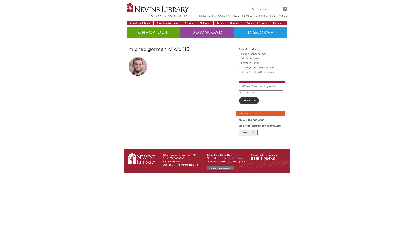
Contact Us (279, 15)
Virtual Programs (251, 58)
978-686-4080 (255, 120)
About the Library (140, 23)
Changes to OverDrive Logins (257, 72)
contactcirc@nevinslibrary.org (263, 125)
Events (189, 23)
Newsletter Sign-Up (255, 15)
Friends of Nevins (257, 23)
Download (207, 32)
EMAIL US (248, 132)
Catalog (233, 15)
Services (235, 23)
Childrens (204, 23)
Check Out (153, 32)
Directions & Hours (167, 23)
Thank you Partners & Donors (257, 67)
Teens (220, 23)
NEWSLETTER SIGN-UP (220, 168)
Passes (277, 23)
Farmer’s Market (250, 63)
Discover (261, 32)
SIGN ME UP (249, 100)
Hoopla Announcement (254, 53)
